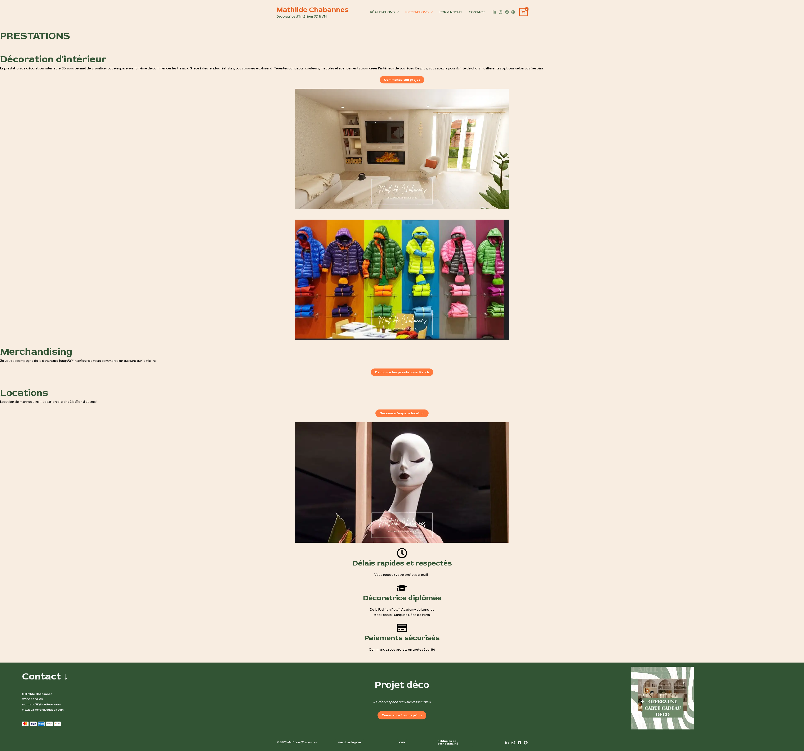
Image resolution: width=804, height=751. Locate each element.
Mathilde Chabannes (312, 9)
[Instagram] (500, 12)
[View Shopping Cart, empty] (523, 12)
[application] (397, 12)
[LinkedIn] (494, 12)
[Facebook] (507, 12)
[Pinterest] (513, 12)
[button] (350, 742)
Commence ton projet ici (402, 715)
